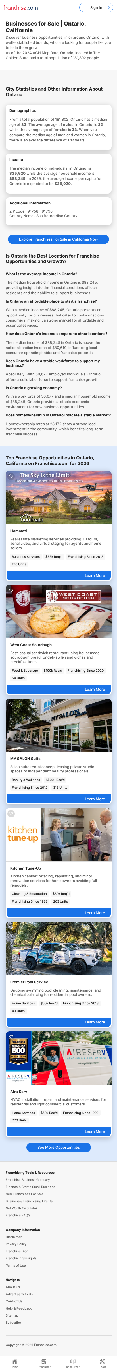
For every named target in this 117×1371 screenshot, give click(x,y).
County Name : (22, 215)
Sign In (96, 7)
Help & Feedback (19, 1308)
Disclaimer (14, 1237)
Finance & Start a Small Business (30, 1187)
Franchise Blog (17, 1251)
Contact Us (14, 1301)
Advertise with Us (19, 1294)
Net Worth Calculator (21, 1208)
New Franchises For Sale (24, 1194)
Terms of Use (16, 1265)
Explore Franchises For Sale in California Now (58, 239)
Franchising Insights (21, 1258)
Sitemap (12, 1315)
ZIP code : (18, 211)
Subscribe (13, 1323)
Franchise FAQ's (18, 1215)
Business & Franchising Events (29, 1201)
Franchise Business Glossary (28, 1180)
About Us (13, 1287)
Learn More (95, 575)
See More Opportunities (58, 1147)
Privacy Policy (16, 1244)
